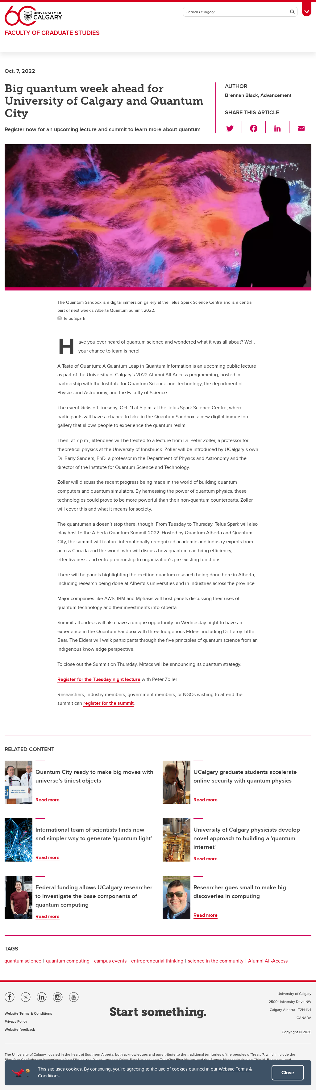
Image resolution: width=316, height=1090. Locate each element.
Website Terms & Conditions (28, 1013)
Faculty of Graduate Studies (52, 32)
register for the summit (108, 703)
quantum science (22, 960)
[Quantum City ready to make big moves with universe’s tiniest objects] (18, 782)
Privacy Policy (16, 1021)
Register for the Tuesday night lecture (98, 679)
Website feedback (20, 1029)
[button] (233, 127)
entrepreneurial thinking (157, 960)
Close (287, 1072)
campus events (110, 960)
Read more (47, 799)
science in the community (215, 960)
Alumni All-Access (268, 960)
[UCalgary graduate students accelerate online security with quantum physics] (176, 782)
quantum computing (67, 960)
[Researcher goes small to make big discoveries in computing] (176, 897)
